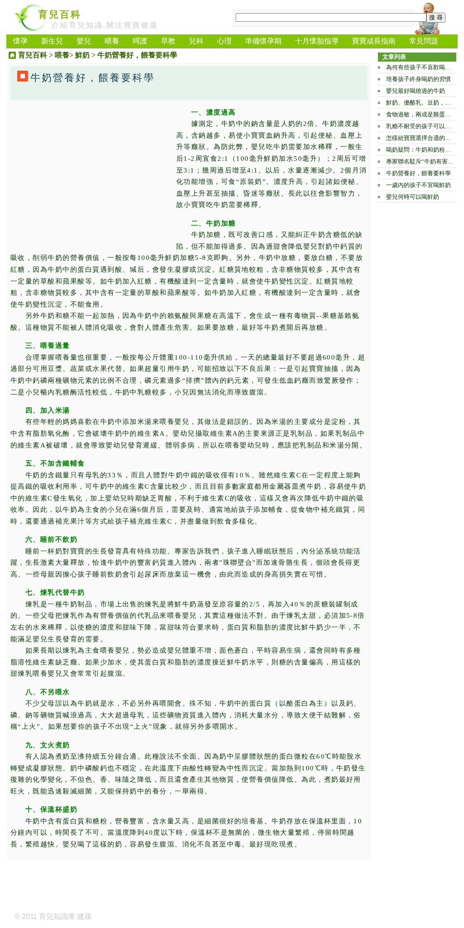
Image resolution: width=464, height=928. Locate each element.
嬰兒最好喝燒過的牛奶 (415, 90)
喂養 (112, 41)
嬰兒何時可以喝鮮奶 (412, 196)
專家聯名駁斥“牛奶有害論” (421, 161)
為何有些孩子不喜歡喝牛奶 (421, 67)
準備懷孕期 (263, 41)
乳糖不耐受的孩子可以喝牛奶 (424, 126)
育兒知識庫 (57, 916)
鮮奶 (82, 55)
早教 (168, 41)
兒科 (196, 41)
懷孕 (20, 41)
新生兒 (52, 41)
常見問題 (423, 41)
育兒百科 (60, 14)
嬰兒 (84, 41)
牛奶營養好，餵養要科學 (418, 173)
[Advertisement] (91, 170)
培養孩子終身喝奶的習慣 (418, 79)
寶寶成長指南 (374, 41)
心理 (224, 41)
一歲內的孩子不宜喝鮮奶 (418, 185)
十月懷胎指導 (316, 41)
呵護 (140, 41)
